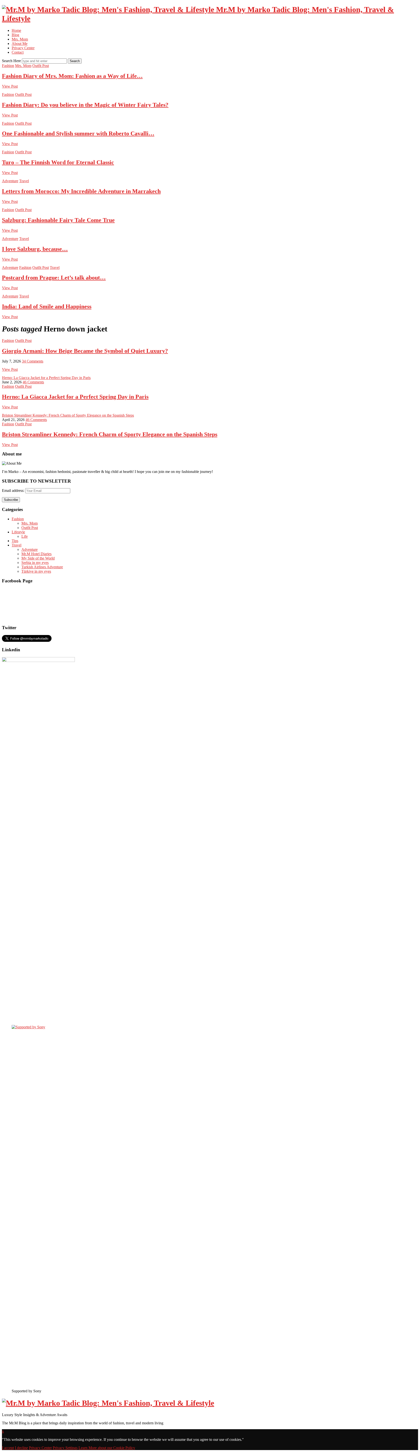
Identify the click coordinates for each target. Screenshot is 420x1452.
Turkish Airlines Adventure (42, 567)
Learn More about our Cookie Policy (107, 1448)
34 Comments (32, 361)
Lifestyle (18, 532)
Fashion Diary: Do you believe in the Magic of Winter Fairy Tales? (85, 105)
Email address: (13, 490)
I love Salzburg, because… (35, 249)
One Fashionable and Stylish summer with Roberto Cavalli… (78, 133)
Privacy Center (23, 48)
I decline (21, 1448)
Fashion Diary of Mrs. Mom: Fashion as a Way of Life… (72, 76)
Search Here (12, 61)
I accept (8, 1448)
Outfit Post (40, 66)
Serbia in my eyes (35, 563)
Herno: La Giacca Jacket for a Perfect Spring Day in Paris (46, 378)
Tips (15, 541)
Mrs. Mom (20, 39)
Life (24, 536)
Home (16, 30)
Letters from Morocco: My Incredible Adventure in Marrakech (81, 191)
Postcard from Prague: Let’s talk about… (54, 277)
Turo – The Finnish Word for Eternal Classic (58, 162)
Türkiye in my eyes (36, 571)
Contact (18, 52)
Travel (24, 181)
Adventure (10, 181)
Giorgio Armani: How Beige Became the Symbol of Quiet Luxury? (85, 351)
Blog (15, 35)
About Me (19, 43)
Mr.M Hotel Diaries (36, 554)
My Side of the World (38, 558)
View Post (10, 86)
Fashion (8, 66)
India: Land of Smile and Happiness (46, 306)
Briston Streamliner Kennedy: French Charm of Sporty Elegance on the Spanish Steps (68, 415)
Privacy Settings (65, 1448)
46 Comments (33, 382)
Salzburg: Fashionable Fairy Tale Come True (58, 220)
